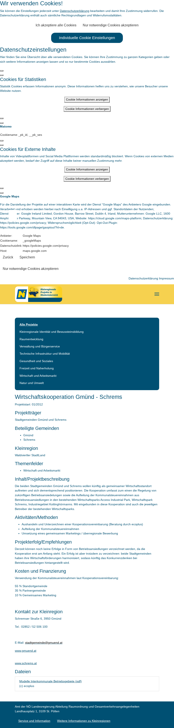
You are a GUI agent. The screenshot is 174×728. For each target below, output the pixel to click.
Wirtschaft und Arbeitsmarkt (38, 375)
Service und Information (34, 720)
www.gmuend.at (25, 650)
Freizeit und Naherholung (37, 368)
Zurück (8, 257)
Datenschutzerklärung (74, 11)
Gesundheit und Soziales (36, 361)
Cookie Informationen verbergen (87, 108)
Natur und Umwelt (32, 383)
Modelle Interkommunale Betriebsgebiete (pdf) (50, 681)
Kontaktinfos (15, 214)
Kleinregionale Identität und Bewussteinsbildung (52, 331)
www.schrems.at (26, 663)
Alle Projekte (29, 324)
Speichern (27, 257)
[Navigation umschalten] (156, 294)
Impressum (166, 278)
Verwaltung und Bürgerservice (40, 346)
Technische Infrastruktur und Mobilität (45, 353)
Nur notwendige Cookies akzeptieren (111, 25)
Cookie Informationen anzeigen (87, 99)
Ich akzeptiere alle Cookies (56, 25)
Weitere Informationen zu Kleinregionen (83, 720)
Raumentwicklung (31, 339)
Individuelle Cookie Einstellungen (87, 38)
